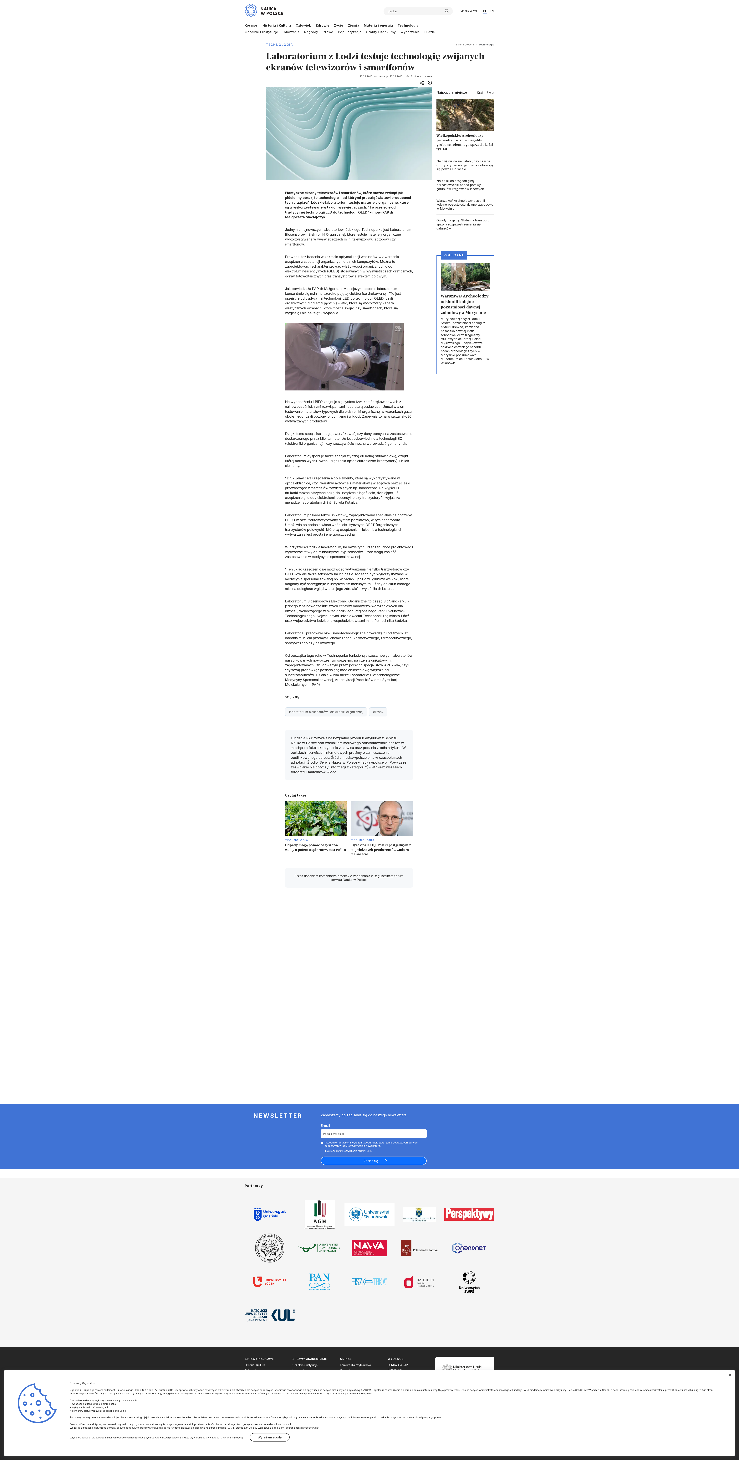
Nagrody (311, 32)
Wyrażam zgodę (270, 1437)
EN (492, 11)
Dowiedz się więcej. (232, 1437)
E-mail (325, 1125)
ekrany (378, 712)
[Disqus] (349, 945)
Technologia (408, 25)
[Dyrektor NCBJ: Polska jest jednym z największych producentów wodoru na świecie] (382, 830)
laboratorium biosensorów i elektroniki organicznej (326, 712)
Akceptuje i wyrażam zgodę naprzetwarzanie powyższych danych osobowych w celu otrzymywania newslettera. (371, 1144)
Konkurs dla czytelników (355, 1365)
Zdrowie (322, 25)
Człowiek (303, 25)
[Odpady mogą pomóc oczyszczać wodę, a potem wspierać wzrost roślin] (316, 830)
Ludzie (429, 32)
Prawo (328, 32)
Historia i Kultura (276, 25)
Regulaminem (383, 876)
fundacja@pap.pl (180, 1427)
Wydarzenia (410, 32)
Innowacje (291, 32)
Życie (338, 25)
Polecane (454, 255)
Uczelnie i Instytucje (261, 32)
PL (485, 11)
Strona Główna (465, 44)
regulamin (343, 1142)
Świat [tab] (490, 93)
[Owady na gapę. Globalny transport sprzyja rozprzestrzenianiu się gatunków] (465, 224)
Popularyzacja (349, 32)
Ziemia (353, 25)
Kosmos (251, 25)
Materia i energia (378, 25)
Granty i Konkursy (381, 32)
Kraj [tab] (480, 93)
